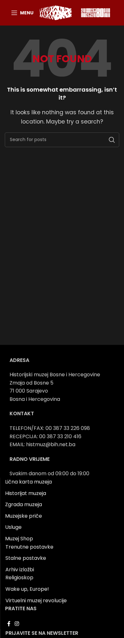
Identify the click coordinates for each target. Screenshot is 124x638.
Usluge (13, 527)
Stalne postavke (25, 558)
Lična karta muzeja (28, 481)
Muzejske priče (23, 516)
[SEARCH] (112, 139)
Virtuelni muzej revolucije (36, 600)
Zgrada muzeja (23, 504)
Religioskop (19, 577)
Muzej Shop (19, 538)
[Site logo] (56, 12)
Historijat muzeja (25, 493)
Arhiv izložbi (19, 569)
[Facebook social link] (8, 624)
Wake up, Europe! (27, 589)
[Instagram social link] (16, 624)
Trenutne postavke (29, 547)
